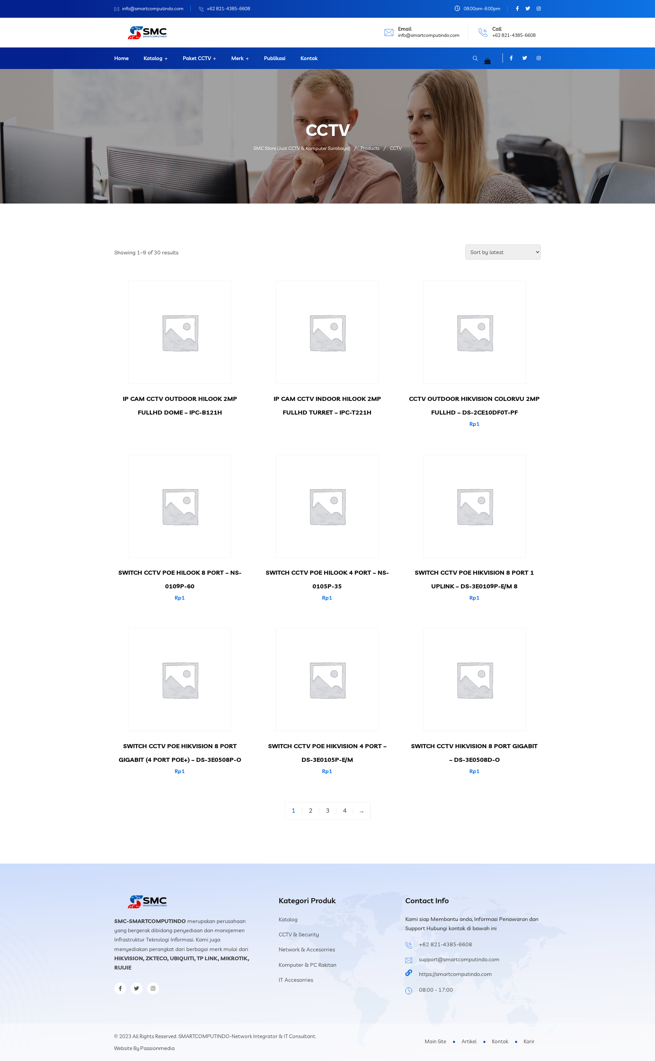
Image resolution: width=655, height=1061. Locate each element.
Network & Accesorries (307, 949)
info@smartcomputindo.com (153, 8)
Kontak (309, 58)
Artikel (469, 1041)
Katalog (153, 58)
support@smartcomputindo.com (459, 959)
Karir (529, 1041)
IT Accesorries (296, 979)
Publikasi (275, 58)
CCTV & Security (299, 934)
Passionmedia (157, 1048)
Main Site (435, 1041)
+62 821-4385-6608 (228, 8)
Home (121, 58)
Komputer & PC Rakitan (307, 964)
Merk (237, 58)
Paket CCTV (197, 58)
